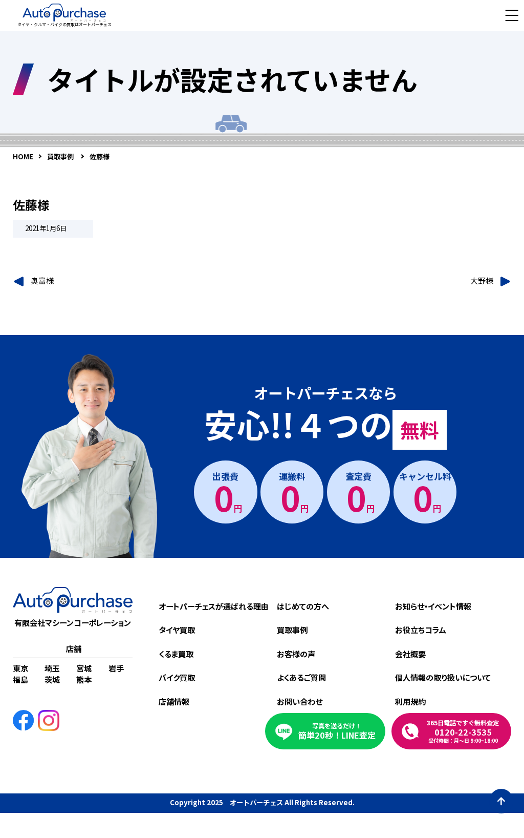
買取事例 (292, 629)
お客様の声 (296, 653)
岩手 (116, 668)
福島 (20, 679)
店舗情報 (174, 701)
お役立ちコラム (420, 629)
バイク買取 (177, 677)
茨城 (52, 679)
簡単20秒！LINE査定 (337, 731)
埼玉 (52, 668)
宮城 (84, 668)
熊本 (84, 679)
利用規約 (410, 701)
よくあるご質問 (301, 677)
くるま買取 (176, 653)
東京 (20, 668)
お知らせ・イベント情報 (433, 606)
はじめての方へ (303, 606)
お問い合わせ (299, 701)
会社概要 (410, 653)
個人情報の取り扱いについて (443, 677)
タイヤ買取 (177, 629)
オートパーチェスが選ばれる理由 (214, 606)
